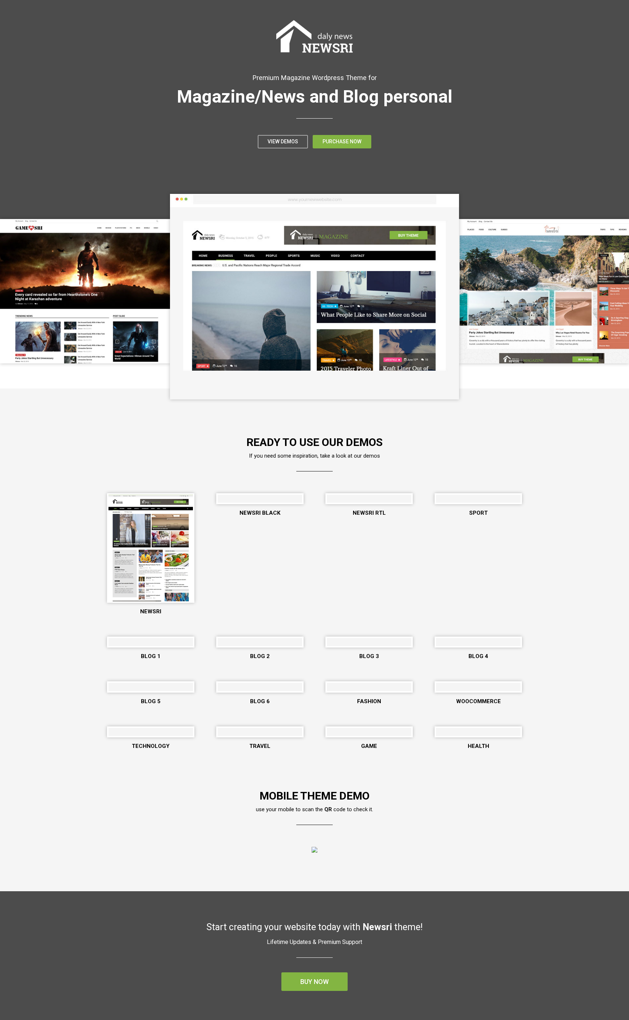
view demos (283, 141)
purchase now (342, 141)
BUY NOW (314, 981)
